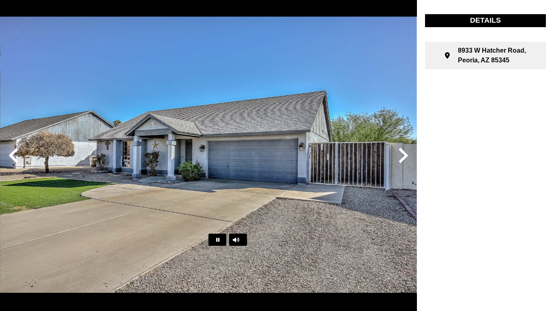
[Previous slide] (14, 155)
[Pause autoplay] (217, 240)
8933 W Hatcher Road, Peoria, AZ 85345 (492, 55)
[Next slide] (402, 155)
